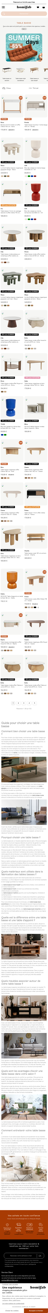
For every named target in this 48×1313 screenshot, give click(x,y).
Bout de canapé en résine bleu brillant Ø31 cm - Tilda (11, 427)
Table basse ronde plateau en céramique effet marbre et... (10, 255)
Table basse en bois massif (34, 79)
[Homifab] (24, 7)
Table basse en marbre (6, 79)
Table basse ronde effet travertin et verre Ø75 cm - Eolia (35, 341)
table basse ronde (38, 795)
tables (15, 753)
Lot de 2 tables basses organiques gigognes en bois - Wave (35, 298)
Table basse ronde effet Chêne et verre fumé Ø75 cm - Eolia (35, 686)
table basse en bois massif (11, 885)
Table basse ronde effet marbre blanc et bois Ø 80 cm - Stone (34, 255)
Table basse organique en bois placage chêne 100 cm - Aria (11, 556)
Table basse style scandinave (21, 79)
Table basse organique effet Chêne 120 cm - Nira (10, 470)
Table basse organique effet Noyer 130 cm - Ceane (35, 643)
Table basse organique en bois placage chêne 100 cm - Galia (34, 384)
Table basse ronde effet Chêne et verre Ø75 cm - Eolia (12, 686)
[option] (7, 73)
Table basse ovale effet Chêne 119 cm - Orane (35, 599)
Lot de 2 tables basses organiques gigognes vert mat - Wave (12, 298)
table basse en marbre (10, 893)
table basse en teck (9, 889)
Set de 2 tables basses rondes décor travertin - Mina (34, 427)
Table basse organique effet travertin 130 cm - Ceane (10, 513)
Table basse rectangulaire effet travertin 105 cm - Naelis (11, 643)
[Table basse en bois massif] (34, 70)
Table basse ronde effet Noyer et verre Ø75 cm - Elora (12, 384)
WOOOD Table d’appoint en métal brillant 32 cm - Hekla (12, 597)
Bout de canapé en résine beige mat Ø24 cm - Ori (34, 168)
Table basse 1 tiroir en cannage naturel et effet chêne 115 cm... (11, 212)
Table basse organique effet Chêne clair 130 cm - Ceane (33, 470)
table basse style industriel (32, 909)
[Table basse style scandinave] (20, 70)
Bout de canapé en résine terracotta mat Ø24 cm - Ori (33, 212)
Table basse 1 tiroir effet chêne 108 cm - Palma (34, 513)
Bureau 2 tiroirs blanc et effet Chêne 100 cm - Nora (10, 125)
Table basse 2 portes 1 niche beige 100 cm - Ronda (35, 125)
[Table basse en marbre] (7, 70)
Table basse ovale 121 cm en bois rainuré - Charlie (35, 554)
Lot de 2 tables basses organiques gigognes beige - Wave (12, 168)
